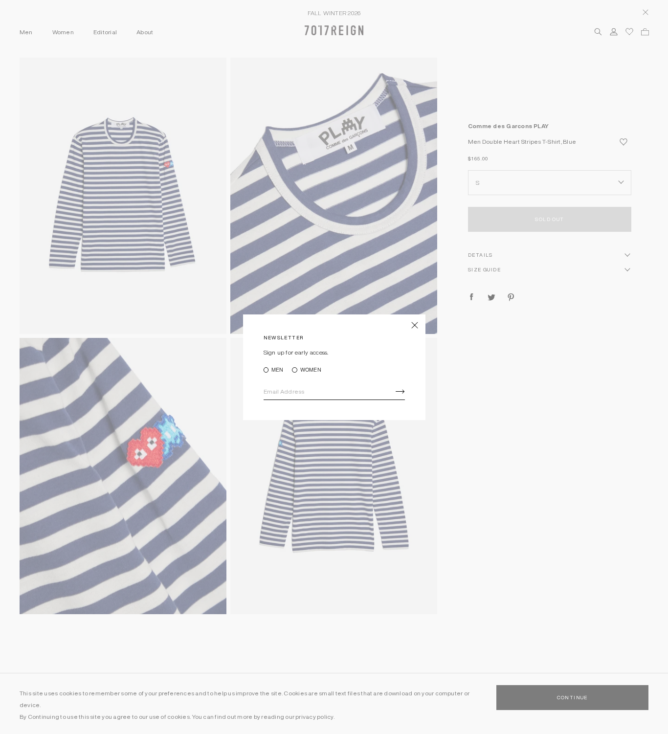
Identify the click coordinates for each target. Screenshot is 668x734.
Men (277, 370)
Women (310, 370)
